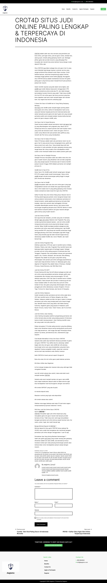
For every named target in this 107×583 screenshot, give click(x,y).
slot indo (37, 459)
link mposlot (46, 454)
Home (63, 9)
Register (92, 9)
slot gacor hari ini (67, 457)
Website (37, 510)
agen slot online (44, 220)
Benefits (68, 9)
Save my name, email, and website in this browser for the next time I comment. (53, 518)
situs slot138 (45, 457)
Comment (38, 486)
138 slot (55, 452)
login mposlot (59, 454)
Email (56, 502)
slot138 (64, 459)
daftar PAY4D (60, 452)
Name (37, 502)
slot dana (55, 457)
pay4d (66, 455)
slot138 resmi (42, 460)
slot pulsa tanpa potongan (56, 459)
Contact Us (75, 9)
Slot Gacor (38, 107)
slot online (41, 459)
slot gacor (60, 457)
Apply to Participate (83, 9)
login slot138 (43, 455)
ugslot (50, 460)
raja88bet (48, 470)
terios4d (58, 469)
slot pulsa (47, 459)
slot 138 (50, 457)
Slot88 (36, 184)
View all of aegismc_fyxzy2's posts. (50, 475)
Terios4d (66, 469)
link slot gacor (52, 454)
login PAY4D (66, 454)
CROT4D (37, 53)
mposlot (62, 455)
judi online (48, 438)
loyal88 (65, 470)
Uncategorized (45, 452)
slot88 (36, 89)
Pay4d (54, 469)
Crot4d (43, 467)
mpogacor (57, 455)
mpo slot (53, 455)
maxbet (48, 455)
